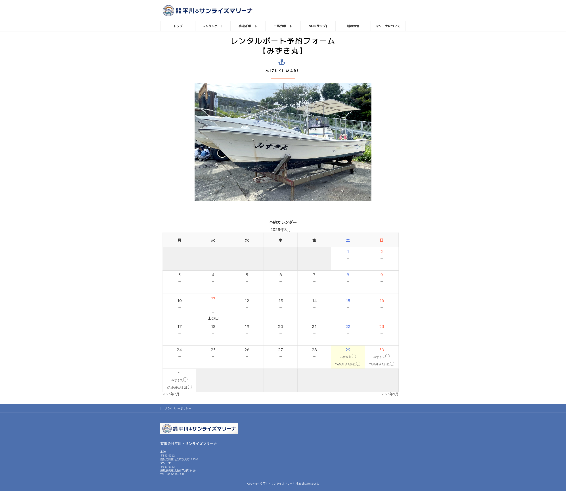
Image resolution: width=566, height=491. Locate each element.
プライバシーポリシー (177, 408)
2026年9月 (390, 394)
